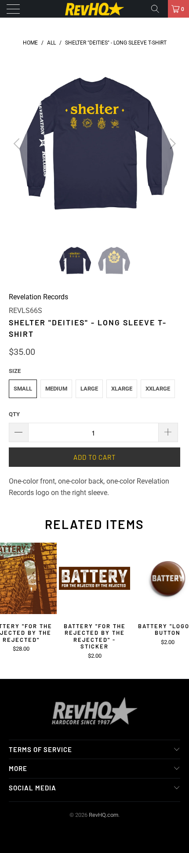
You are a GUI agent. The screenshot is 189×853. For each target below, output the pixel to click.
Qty (14, 414)
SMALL (23, 388)
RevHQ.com (103, 815)
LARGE (89, 388)
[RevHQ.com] (94, 9)
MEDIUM (56, 388)
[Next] (171, 144)
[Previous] (17, 144)
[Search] (158, 9)
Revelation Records (38, 297)
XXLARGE (157, 388)
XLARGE (121, 388)
